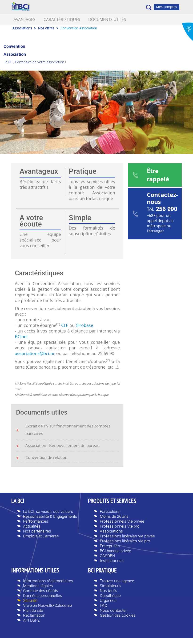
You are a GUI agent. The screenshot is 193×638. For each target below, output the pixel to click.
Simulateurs (110, 585)
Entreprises (110, 545)
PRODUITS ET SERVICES (112, 501)
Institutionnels (112, 560)
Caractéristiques (62, 19)
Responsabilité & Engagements (50, 516)
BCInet (21, 336)
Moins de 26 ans (114, 516)
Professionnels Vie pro (120, 526)
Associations (111, 531)
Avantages (24, 19)
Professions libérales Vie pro (125, 541)
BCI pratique (102, 571)
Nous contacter (113, 610)
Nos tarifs (108, 590)
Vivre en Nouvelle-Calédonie (47, 605)
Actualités (31, 526)
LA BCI (17, 501)
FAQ (103, 605)
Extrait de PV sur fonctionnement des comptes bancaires (67, 429)
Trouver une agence (117, 580)
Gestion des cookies (118, 615)
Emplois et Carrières (41, 536)
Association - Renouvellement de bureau (62, 445)
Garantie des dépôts (40, 590)
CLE (64, 325)
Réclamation (34, 615)
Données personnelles (42, 595)
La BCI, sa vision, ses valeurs (48, 511)
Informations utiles (35, 571)
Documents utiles (107, 19)
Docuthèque (110, 595)
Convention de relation (46, 457)
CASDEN (107, 555)
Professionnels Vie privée (122, 521)
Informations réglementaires (48, 580)
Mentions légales (38, 585)
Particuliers (110, 511)
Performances (35, 521)
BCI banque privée (115, 550)
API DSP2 (31, 620)
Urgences (108, 600)
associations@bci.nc (35, 353)
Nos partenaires (37, 531)
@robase (84, 325)
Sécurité (30, 600)
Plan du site (33, 610)
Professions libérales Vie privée (127, 536)
